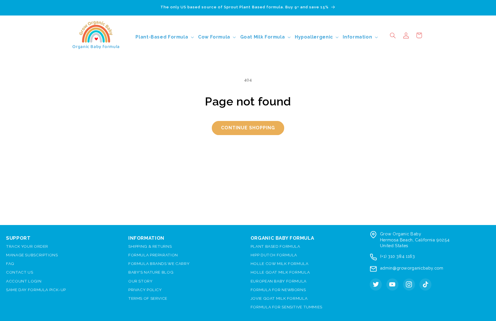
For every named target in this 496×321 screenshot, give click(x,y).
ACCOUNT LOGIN (23, 281)
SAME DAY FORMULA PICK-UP (36, 289)
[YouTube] (392, 284)
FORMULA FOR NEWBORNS (278, 289)
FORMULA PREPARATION (153, 255)
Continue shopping (248, 127)
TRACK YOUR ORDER (27, 246)
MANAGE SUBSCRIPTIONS (32, 255)
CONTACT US (19, 272)
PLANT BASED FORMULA (275, 246)
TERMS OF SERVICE (147, 298)
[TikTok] (425, 284)
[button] (392, 35)
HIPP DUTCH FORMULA (274, 255)
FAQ (10, 263)
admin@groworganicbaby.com (411, 268)
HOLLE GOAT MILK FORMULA (280, 272)
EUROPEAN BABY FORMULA (279, 281)
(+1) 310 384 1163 (397, 256)
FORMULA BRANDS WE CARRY (159, 263)
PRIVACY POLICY (145, 289)
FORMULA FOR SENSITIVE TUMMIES (286, 307)
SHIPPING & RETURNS (150, 246)
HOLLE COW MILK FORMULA (280, 263)
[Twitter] (376, 284)
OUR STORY (140, 281)
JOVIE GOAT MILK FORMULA (279, 298)
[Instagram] (409, 284)
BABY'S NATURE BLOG (150, 272)
